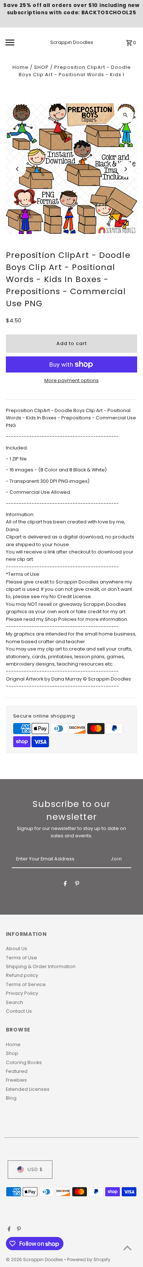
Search (14, 1002)
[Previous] (18, 169)
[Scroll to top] (127, 1248)
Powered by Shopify (88, 1259)
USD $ (35, 1169)
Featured (16, 1071)
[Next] (125, 169)
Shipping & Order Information (41, 966)
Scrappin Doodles (71, 42)
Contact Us (19, 1011)
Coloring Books (24, 1062)
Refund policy (22, 975)
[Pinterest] (77, 885)
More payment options (71, 380)
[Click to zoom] (125, 115)
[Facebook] (65, 885)
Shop (12, 1053)
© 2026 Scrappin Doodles (35, 1259)
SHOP (41, 67)
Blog (11, 1098)
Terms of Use (21, 958)
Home (20, 67)
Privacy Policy (22, 993)
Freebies (16, 1080)
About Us (16, 948)
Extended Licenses (28, 1089)
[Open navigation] (18, 42)
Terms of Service (26, 984)
